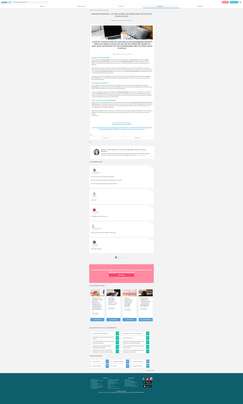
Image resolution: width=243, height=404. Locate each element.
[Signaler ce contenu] (152, 167)
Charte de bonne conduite (113, 382)
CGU (108, 385)
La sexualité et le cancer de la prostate (132, 333)
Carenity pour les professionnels (114, 388)
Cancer (114, 366)
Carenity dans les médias (112, 380)
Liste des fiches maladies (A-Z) (130, 385)
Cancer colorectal (97, 366)
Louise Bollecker (128, 20)
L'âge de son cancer (128, 338)
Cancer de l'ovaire (137, 366)
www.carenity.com (106, 392)
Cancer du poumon (138, 361)
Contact (109, 387)
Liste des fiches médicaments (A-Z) (131, 386)
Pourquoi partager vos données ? (97, 380)
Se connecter (234, 2)
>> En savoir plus (141, 155)
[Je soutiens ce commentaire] (150, 167)
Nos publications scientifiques (96, 387)
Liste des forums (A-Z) (129, 383)
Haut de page (150, 370)
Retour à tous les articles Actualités (99, 10)
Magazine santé (128, 379)
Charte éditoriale (111, 381)
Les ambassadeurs (94, 382)
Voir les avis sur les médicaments (131, 382)
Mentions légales (111, 383)
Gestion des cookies (111, 386)
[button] (42, 6)
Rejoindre (225, 2)
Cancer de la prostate (118, 361)
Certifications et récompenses (113, 379)
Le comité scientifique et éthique (97, 386)
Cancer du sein (96, 361)
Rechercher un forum (129, 380)
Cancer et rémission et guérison (101, 333)
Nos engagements (94, 388)
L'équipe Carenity (94, 381)
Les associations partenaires (96, 383)
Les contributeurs (94, 385)
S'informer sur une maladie (130, 381)
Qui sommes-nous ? (94, 379)
